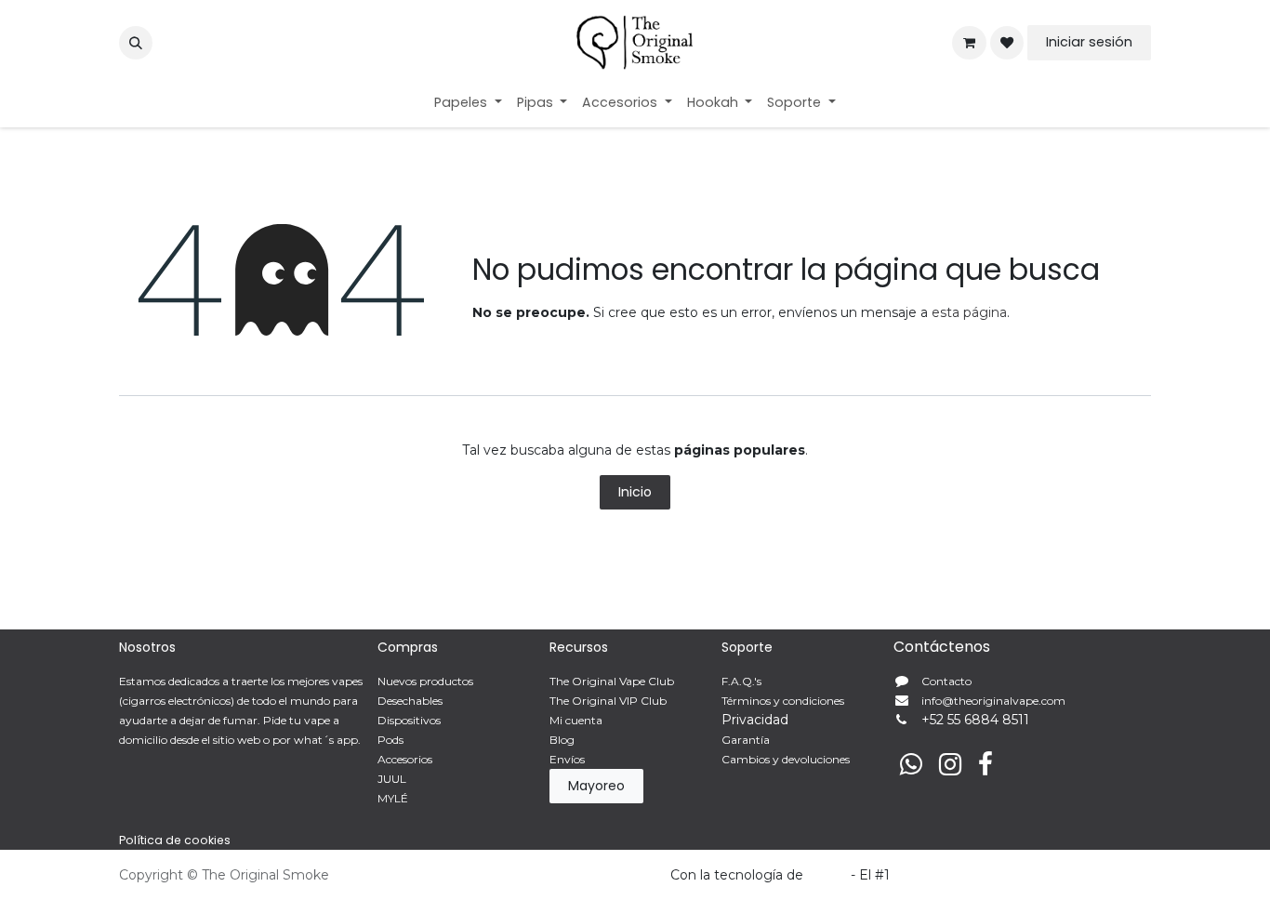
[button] (135, 43)
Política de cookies (175, 840)
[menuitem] (468, 103)
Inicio (635, 492)
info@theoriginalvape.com (993, 701)
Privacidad (754, 719)
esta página (969, 312)
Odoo (829, 875)
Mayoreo (596, 785)
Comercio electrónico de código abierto (1022, 875)
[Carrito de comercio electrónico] (969, 43)
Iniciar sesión (1089, 42)
